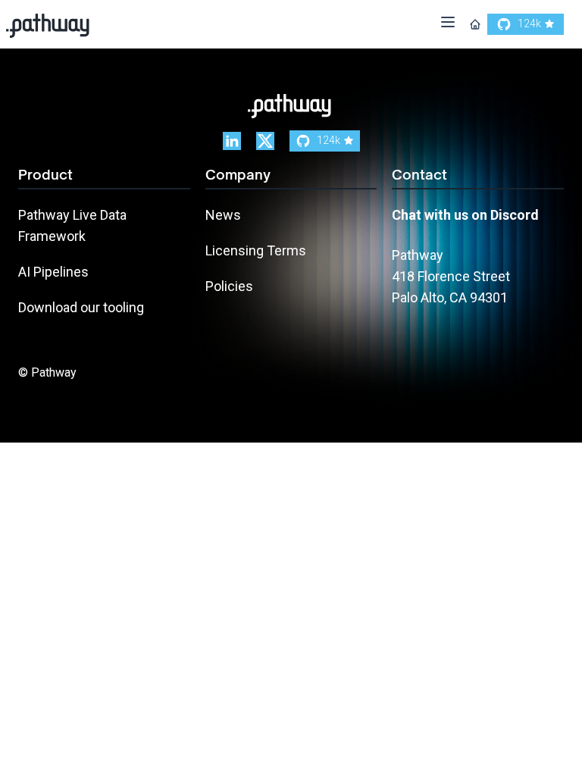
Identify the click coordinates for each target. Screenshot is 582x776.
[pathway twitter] (265, 141)
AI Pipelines (53, 272)
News (223, 215)
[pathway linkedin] (231, 141)
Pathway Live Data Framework (72, 225)
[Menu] (448, 24)
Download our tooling (81, 307)
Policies (229, 286)
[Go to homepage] (475, 24)
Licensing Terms (255, 250)
